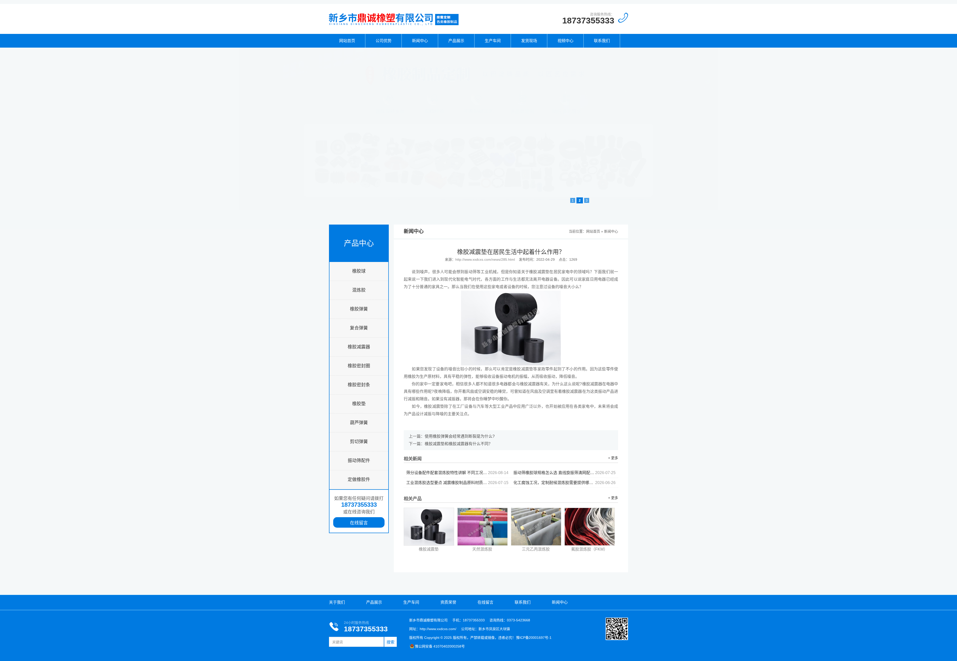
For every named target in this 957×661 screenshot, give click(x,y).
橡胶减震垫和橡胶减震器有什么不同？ (458, 444)
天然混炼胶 (482, 549)
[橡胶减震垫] (429, 527)
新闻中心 (420, 41)
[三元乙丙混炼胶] (536, 527)
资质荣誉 (448, 602)
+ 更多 (613, 458)
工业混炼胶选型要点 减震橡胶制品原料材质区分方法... (457, 483)
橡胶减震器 (359, 346)
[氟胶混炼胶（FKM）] (589, 527)
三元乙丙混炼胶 (536, 549)
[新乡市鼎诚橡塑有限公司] (394, 25)
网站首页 (347, 41)
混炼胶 (359, 290)
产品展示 (456, 41)
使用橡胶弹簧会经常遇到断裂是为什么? (460, 436)
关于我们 (337, 602)
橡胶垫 (359, 403)
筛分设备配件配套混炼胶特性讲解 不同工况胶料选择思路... (457, 473)
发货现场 (529, 41)
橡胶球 (359, 271)
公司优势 (384, 41)
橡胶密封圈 (359, 365)
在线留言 (359, 522)
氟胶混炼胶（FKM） (589, 549)
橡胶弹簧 (359, 309)
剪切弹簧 (359, 441)
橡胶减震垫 (429, 549)
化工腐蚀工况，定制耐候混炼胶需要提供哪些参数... (564, 483)
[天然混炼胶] (482, 527)
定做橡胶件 (359, 479)
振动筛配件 (359, 460)
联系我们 (602, 41)
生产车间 (493, 41)
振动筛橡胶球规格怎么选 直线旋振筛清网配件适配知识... (564, 473)
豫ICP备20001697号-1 (534, 638)
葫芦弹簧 (359, 422)
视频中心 (565, 41)
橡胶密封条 (359, 384)
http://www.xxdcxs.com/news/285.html (485, 259)
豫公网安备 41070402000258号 (440, 646)
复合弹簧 (359, 328)
